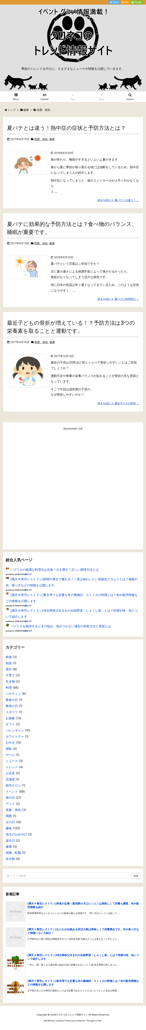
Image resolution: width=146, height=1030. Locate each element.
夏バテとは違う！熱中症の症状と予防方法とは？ (66, 128)
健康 (52, 139)
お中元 (10, 742)
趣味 (26, 574)
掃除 (9, 749)
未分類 (10, 859)
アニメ (10, 804)
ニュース (12, 761)
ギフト (10, 724)
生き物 (10, 681)
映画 (9, 657)
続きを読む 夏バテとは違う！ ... (118, 200)
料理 (9, 687)
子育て (10, 675)
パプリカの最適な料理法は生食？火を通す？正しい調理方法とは (54, 569)
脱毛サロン (13, 785)
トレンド (12, 767)
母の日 (10, 797)
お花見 (10, 773)
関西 (9, 816)
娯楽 (9, 663)
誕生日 (10, 840)
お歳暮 (10, 718)
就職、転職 (13, 853)
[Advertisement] (73, 488)
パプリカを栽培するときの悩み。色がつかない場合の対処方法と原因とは (60, 626)
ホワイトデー (15, 736)
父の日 (10, 822)
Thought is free (93, 1020)
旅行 (9, 669)
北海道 (10, 779)
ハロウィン (13, 694)
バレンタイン (15, 730)
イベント (12, 791)
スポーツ (12, 712)
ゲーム (10, 755)
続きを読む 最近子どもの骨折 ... (118, 403)
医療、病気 (41, 139)
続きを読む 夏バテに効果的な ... (118, 298)
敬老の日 (12, 700)
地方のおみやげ (16, 834)
